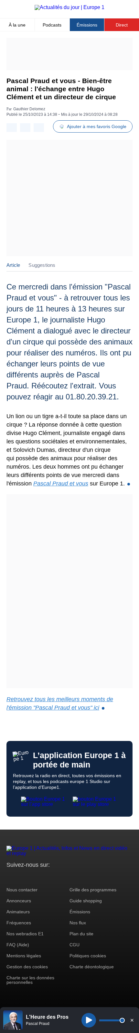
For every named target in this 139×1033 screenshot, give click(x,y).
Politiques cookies (88, 955)
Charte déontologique (92, 966)
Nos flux (78, 922)
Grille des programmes (93, 889)
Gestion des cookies (27, 966)
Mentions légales (23, 955)
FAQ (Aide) (17, 944)
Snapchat (54, 877)
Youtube (43, 877)
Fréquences (18, 922)
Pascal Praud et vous (60, 483)
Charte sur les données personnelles (30, 980)
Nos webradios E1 (25, 933)
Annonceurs (18, 900)
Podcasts (52, 24)
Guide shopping (86, 900)
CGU (75, 944)
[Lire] (88, 1020)
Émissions (87, 24)
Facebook (32, 877)
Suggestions (41, 265)
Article (13, 265)
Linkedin (65, 877)
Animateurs (18, 911)
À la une (17, 24)
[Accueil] (69, 7)
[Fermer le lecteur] (132, 1020)
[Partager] (11, 127)
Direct (122, 24)
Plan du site (81, 933)
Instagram (21, 877)
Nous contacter (21, 889)
